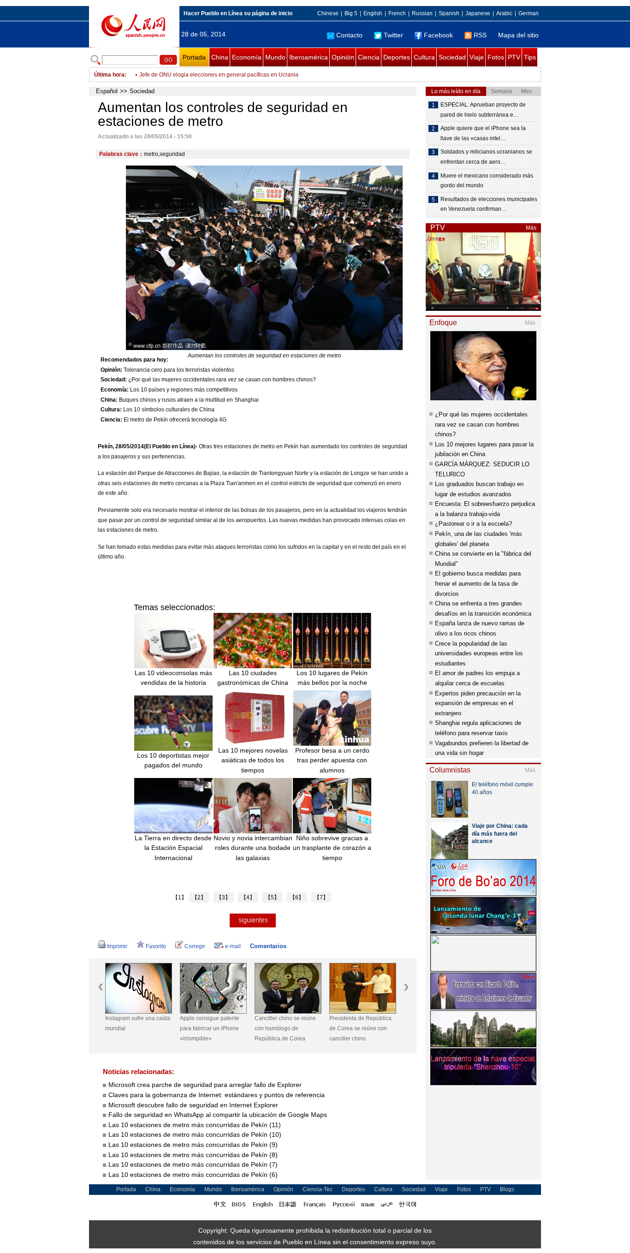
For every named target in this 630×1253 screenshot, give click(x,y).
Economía (247, 57)
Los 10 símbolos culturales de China (168, 409)
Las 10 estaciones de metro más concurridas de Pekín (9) (193, 1144)
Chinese (328, 13)
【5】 (272, 897)
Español (107, 91)
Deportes (396, 57)
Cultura (424, 57)
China (219, 57)
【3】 (223, 897)
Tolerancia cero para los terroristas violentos (179, 370)
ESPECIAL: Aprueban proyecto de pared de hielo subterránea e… (483, 109)
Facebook (438, 35)
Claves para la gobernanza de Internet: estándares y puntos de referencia (216, 1095)
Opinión (343, 57)
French (397, 13)
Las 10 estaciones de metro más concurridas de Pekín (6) (193, 1174)
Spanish (449, 13)
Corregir (194, 946)
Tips (530, 57)
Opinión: (111, 370)
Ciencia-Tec (318, 1189)
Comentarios (268, 946)
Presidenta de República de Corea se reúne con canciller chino (360, 1028)
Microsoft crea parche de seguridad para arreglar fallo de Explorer (205, 1084)
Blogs (507, 1189)
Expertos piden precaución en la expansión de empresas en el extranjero (478, 703)
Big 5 (351, 13)
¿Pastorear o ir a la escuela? (473, 523)
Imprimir (117, 946)
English (372, 13)
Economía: (115, 389)
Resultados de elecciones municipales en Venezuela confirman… (488, 204)
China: (109, 400)
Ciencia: (111, 419)
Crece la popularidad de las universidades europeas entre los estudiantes (479, 653)
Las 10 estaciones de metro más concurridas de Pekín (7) (193, 1164)
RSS (480, 35)
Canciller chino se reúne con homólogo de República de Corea (285, 1028)
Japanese (477, 13)
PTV (514, 57)
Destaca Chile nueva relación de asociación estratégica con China (222, 74)
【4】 (248, 897)
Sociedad (452, 57)
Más (531, 228)
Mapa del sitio (518, 35)
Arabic (504, 13)
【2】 (199, 897)
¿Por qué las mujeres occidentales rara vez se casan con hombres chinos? (222, 379)
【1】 (179, 897)
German (528, 13)
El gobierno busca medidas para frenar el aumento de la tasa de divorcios (478, 583)
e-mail (233, 946)
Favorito (156, 946)
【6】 (297, 897)
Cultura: (111, 409)
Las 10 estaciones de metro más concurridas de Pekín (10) (194, 1134)
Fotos (495, 57)
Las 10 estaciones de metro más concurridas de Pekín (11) (194, 1124)
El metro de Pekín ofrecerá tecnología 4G (175, 419)
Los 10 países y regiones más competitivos (184, 389)
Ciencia (369, 57)
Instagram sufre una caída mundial (137, 1023)
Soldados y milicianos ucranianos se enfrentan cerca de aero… (486, 156)
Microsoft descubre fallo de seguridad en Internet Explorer (193, 1105)
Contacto (349, 35)
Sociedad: (114, 379)
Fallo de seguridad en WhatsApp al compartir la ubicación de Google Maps (217, 1114)
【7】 (321, 897)
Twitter (393, 35)
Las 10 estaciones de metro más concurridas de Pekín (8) (193, 1154)
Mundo (275, 57)
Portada (194, 57)
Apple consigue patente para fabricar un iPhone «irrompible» (209, 1028)
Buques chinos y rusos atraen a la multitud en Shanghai (189, 400)
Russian (422, 13)
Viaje (477, 57)
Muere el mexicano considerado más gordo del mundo (486, 180)
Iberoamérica (308, 57)
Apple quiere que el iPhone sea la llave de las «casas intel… (483, 133)
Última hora (109, 74)
